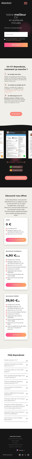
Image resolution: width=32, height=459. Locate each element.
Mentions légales (15, 440)
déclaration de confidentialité (13, 40)
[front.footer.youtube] (22, 455)
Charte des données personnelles (15, 444)
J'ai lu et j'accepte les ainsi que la (15, 39)
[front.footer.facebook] (28, 455)
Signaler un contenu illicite (15, 446)
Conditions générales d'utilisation (15, 438)
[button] (21, 162)
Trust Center (15, 442)
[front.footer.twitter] (25, 455)
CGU (18, 38)
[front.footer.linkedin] (20, 455)
